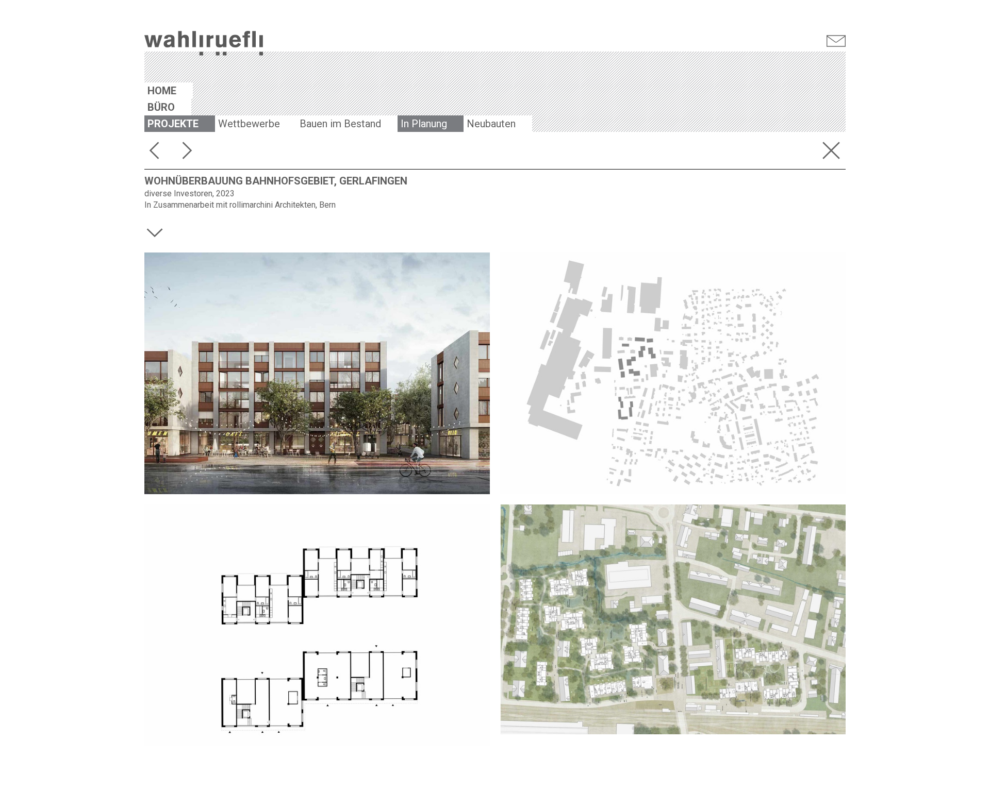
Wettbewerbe (249, 123)
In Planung (424, 123)
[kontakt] (836, 42)
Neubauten (491, 123)
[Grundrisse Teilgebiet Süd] (317, 625)
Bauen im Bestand (340, 123)
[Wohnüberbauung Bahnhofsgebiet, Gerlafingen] (317, 373)
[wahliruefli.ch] (203, 44)
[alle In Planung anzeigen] (833, 152)
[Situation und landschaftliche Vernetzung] (673, 619)
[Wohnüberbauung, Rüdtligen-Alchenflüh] (189, 152)
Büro (161, 107)
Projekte (173, 123)
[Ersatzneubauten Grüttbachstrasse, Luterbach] (156, 152)
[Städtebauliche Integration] (673, 373)
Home (161, 91)
